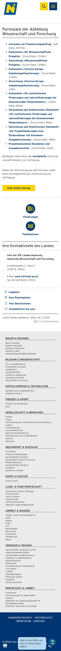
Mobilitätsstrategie (13, 574)
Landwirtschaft (11, 499)
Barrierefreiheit (20, 617)
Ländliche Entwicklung (14, 502)
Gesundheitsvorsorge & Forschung (20, 460)
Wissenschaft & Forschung (16, 380)
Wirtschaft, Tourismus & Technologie (20, 606)
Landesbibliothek (12, 372)
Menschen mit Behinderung (16, 433)
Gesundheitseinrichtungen (16, 457)
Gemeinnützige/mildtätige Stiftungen (20, 353)
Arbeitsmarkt (10, 593)
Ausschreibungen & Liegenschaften (20, 595)
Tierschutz (9, 441)
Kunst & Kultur (11, 481)
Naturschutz (10, 531)
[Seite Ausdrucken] (5, 646)
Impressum (23, 621)
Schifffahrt (9, 579)
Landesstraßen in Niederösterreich (20, 555)
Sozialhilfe (9, 468)
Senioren (9, 438)
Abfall (7, 518)
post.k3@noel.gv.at (26, 276)
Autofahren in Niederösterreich (18, 558)
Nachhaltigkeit (11, 528)
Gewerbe (9, 598)
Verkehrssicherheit (13, 582)
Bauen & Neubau (12, 343)
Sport (7, 406)
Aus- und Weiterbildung (15, 364)
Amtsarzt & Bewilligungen (16, 454)
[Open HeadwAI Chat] (52, 642)
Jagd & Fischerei (12, 496)
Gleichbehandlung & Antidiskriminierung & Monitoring (28, 422)
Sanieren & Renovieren (15, 348)
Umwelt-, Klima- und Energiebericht (20, 515)
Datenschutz (44, 617)
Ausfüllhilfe (39, 156)
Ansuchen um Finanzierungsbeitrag (30, 44)
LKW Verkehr (10, 569)
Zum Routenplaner (20, 297)
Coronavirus (10, 451)
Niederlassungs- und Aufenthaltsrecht (21, 436)
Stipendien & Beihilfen (14, 377)
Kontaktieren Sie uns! (22, 309)
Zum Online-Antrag (18, 187)
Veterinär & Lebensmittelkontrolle (19, 505)
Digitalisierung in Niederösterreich (19, 391)
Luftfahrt (9, 571)
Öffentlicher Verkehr (13, 577)
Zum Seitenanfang (48, 321)
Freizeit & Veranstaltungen (16, 403)
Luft (7, 526)
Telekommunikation (13, 393)
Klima (7, 523)
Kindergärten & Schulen (15, 367)
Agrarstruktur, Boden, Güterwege (19, 491)
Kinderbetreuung (12, 427)
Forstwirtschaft (11, 494)
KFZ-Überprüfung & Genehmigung (19, 566)
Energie (8, 520)
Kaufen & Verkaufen (13, 345)
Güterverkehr (11, 563)
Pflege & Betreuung (13, 462)
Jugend (8, 425)
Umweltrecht (10, 534)
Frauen (8, 419)
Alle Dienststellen (20, 303)
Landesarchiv (11, 369)
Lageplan (14, 291)
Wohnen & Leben (12, 351)
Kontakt (39, 621)
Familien (8, 417)
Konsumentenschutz (14, 430)
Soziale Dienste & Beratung (16, 465)
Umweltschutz (11, 537)
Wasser (8, 539)
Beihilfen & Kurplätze (14, 470)
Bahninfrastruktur (13, 560)
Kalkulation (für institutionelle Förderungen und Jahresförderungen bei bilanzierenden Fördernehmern (32, 97)
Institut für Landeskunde (15, 375)
